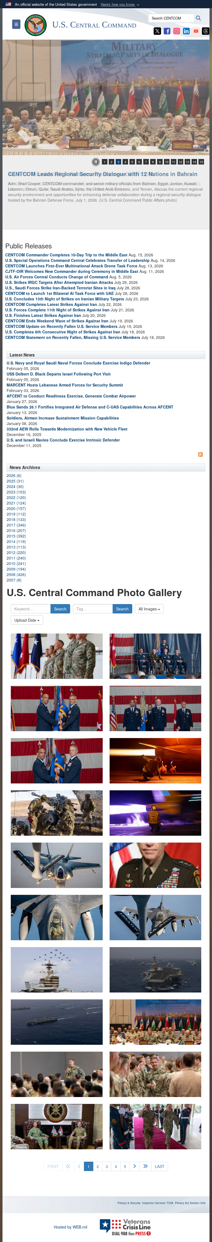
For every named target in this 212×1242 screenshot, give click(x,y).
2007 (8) (14, 580)
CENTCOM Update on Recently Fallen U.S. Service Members (61, 326)
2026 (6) (14, 475)
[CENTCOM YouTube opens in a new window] (196, 30)
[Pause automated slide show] (96, 162)
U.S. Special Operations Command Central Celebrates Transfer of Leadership (77, 260)
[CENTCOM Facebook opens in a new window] (167, 30)
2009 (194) (16, 569)
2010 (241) (16, 563)
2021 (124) (16, 503)
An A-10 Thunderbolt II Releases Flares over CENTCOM (80, 174)
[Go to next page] (134, 1166)
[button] (121, 4)
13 (187, 162)
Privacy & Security (129, 1203)
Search (60, 609)
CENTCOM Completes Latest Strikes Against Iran (51, 304)
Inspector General (153, 1203)
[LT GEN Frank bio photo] (156, 865)
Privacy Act (182, 1203)
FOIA (170, 1203)
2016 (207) (16, 530)
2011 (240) (16, 558)
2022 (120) (16, 497)
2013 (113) (16, 547)
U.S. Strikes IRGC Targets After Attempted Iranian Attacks (59, 282)
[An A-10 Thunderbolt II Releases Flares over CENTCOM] (106, 97)
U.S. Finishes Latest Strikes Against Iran (43, 315)
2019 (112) (16, 514)
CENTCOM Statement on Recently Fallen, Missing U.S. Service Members (72, 337)
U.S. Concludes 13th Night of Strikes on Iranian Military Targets (64, 298)
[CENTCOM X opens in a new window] (157, 30)
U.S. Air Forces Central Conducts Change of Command (56, 276)
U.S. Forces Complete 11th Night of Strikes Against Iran (57, 309)
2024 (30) (15, 486)
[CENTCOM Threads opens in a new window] (205, 30)
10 (166, 162)
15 (201, 162)
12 (180, 162)
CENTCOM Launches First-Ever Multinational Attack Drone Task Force (71, 265)
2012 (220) (16, 552)
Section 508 (197, 1203)
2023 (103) (16, 492)
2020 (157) (16, 508)
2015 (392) (16, 536)
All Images (148, 609)
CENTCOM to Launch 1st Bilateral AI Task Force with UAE (59, 293)
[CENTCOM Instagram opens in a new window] (176, 30)
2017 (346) (16, 525)
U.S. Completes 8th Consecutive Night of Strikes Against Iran (62, 332)
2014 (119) (16, 541)
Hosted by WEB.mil (70, 1227)
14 (194, 162)
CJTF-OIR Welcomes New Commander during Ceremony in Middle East (71, 271)
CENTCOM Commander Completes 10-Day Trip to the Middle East (66, 254)
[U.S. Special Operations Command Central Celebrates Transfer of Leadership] (57, 656)
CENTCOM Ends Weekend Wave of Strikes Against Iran (56, 320)
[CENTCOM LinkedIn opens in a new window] (186, 30)
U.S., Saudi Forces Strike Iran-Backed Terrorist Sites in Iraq (60, 287)
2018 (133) (16, 519)
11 (173, 162)
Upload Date (25, 620)
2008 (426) (16, 574)
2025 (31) (15, 481)
